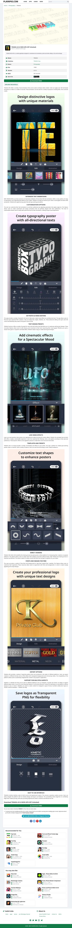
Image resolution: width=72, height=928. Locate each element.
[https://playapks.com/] (30, 920)
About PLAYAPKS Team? (44, 914)
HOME (25, 1)
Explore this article (11, 84)
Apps (11, 914)
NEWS (41, 1)
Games (15, 914)
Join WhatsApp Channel (24, 914)
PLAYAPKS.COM (10, 1)
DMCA (59, 914)
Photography (12, 5)
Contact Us (54, 914)
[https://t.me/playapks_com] (41, 920)
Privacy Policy (42, 916)
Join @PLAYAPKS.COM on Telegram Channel (37, 816)
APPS (30, 1)
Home (5, 5)
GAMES (35, 1)
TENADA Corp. (37, 61)
